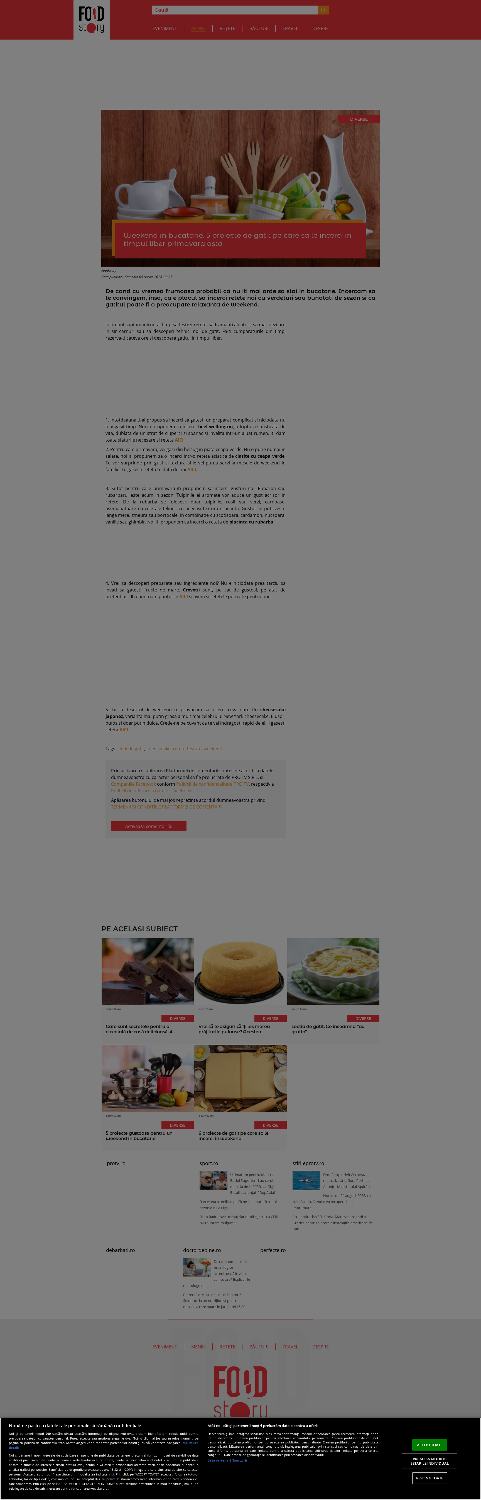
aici (111, 1474)
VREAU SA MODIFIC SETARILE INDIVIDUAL (430, 1461)
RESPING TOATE (429, 1477)
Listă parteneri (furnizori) (227, 1460)
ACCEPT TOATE (430, 1444)
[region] (240, 1458)
